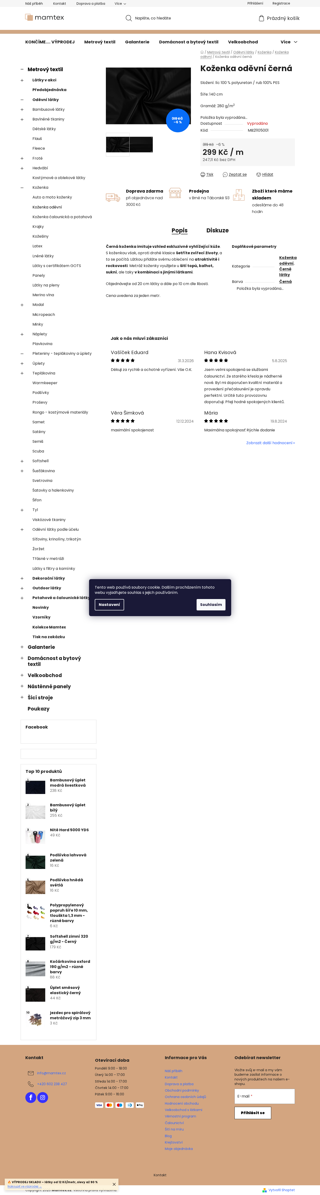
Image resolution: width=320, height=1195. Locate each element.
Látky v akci (44, 80)
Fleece (38, 148)
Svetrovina (42, 480)
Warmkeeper (45, 383)
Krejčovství (174, 1142)
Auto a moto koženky (52, 197)
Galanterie (41, 647)
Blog (168, 1136)
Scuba (38, 451)
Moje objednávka (179, 1148)
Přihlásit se (253, 1113)
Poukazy (39, 708)
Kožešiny (40, 236)
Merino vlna (43, 295)
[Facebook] (30, 1097)
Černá (285, 281)
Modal (38, 304)
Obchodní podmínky (182, 1090)
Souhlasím (211, 604)
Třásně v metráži (48, 558)
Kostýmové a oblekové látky (58, 177)
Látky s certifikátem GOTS (56, 265)
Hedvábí (40, 168)
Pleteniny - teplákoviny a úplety (62, 353)
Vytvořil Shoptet (282, 1190)
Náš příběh (34, 3)
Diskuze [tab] (218, 230)
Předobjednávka (49, 89)
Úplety (38, 363)
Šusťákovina (43, 471)
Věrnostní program (180, 1116)
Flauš (37, 138)
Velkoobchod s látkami (183, 1109)
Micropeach (43, 314)
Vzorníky (41, 617)
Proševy (39, 402)
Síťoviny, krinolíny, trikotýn (56, 539)
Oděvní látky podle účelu (55, 529)
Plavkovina (42, 343)
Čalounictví (174, 1123)
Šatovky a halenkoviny (53, 490)
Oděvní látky (45, 99)
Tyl (35, 509)
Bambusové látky (48, 109)
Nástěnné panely (49, 686)
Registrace (281, 3)
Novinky (40, 607)
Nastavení (109, 604)
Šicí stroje (40, 697)
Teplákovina (43, 373)
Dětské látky (44, 129)
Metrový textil (45, 69)
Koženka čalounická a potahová (62, 217)
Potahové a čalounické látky (61, 597)
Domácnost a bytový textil (54, 661)
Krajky (38, 226)
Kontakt (59, 3)
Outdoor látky (46, 588)
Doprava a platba (91, 3)
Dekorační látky (48, 578)
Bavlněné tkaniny (48, 119)
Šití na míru (174, 1129)
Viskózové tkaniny (49, 519)
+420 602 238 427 (52, 1084)
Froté (37, 158)
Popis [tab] (180, 230)
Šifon (36, 500)
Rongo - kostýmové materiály (60, 412)
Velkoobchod (45, 675)
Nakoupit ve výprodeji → (25, 1186)
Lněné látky (43, 256)
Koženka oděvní (47, 207)
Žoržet (38, 549)
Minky (37, 324)
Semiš (37, 441)
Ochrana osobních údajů (185, 1096)
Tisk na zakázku (48, 637)
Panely (38, 275)
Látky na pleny (45, 285)
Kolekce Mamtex (49, 627)
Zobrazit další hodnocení (269, 443)
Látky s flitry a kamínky (53, 568)
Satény (38, 431)
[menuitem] (50, 42)
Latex (37, 246)
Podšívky (40, 392)
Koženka (40, 187)
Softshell (40, 461)
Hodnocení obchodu (182, 1103)
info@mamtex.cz (51, 1073)
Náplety (39, 334)
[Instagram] (42, 1097)
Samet (38, 422)
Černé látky (285, 271)
